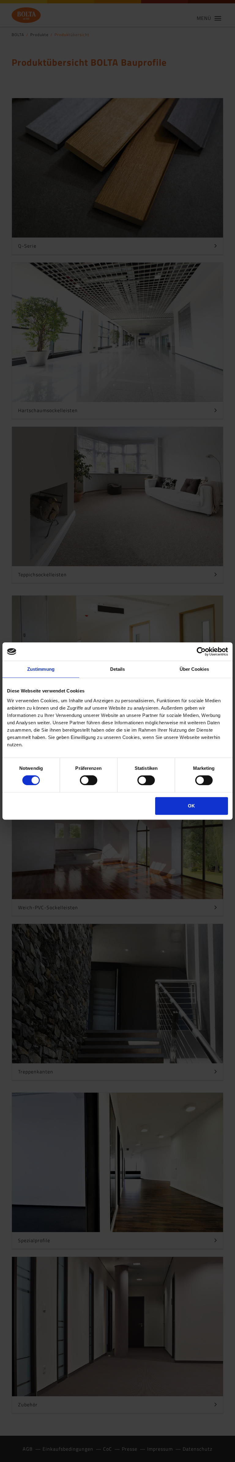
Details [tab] (117, 669)
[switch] (88, 780)
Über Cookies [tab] (194, 669)
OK (191, 805)
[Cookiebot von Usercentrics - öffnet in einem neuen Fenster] (201, 651)
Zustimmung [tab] (40, 669)
